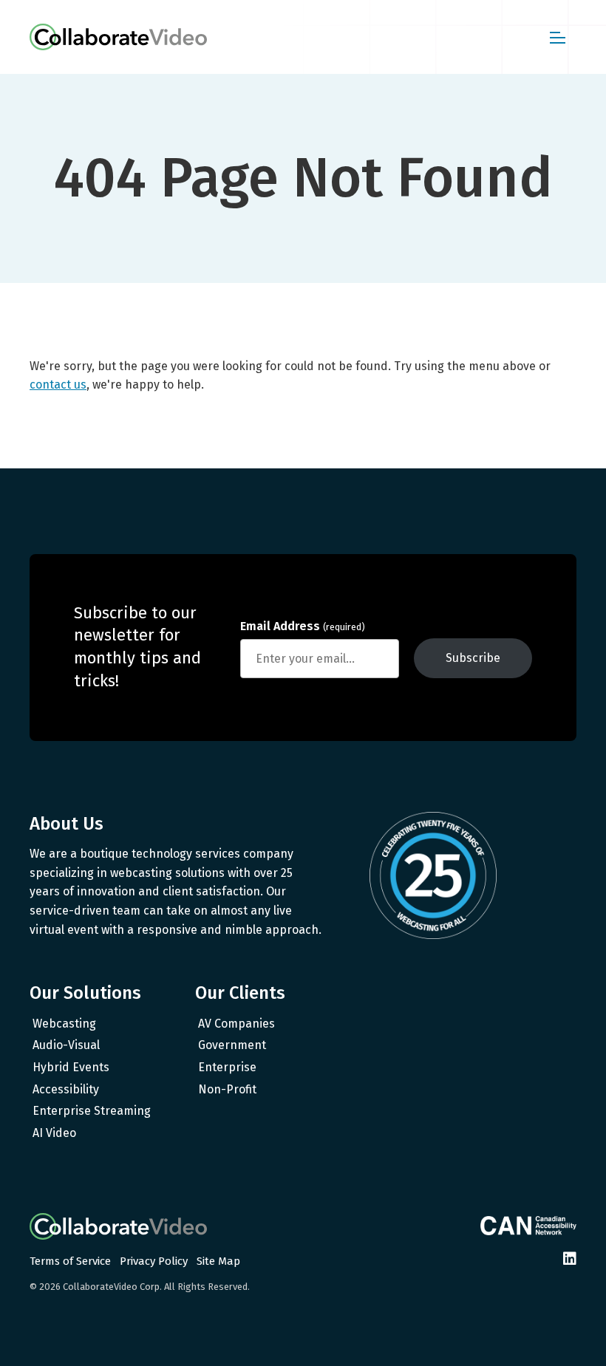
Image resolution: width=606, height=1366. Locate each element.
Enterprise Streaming (92, 1111)
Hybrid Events (71, 1067)
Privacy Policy (154, 1261)
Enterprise (227, 1067)
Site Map (218, 1261)
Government (232, 1045)
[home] (118, 37)
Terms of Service (70, 1261)
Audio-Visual (66, 1045)
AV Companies (236, 1024)
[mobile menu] (557, 37)
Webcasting (64, 1024)
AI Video (54, 1133)
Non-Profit (227, 1089)
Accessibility (66, 1089)
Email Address (302, 626)
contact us (58, 385)
